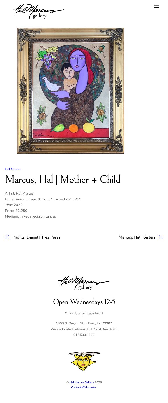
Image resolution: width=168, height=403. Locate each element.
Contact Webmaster (84, 387)
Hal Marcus (13, 169)
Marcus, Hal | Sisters (137, 237)
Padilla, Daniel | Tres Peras (36, 237)
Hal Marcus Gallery (82, 382)
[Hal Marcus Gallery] (38, 19)
